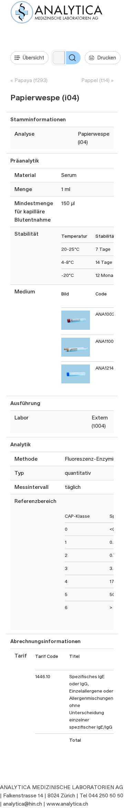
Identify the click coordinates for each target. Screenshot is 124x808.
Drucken (106, 57)
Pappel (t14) (95, 80)
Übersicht (33, 57)
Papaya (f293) (31, 80)
